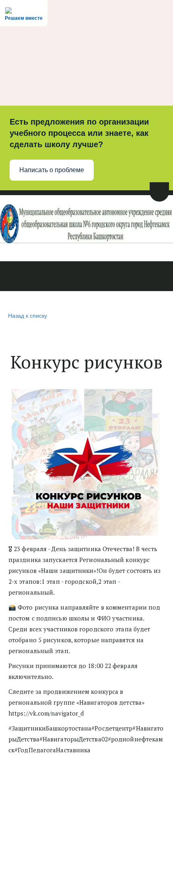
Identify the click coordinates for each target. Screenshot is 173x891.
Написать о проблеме (51, 170)
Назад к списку (27, 315)
